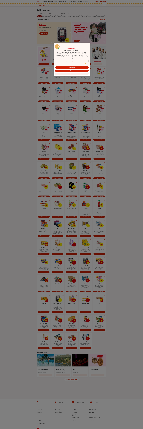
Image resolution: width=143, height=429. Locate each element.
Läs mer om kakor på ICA (72, 61)
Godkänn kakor (72, 67)
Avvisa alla (72, 70)
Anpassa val (71, 73)
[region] (72, 59)
